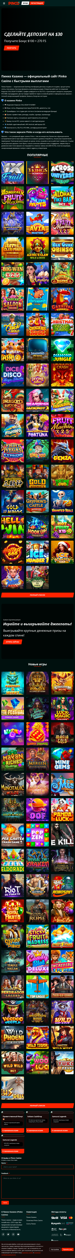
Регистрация (37, 3)
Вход (25, 3)
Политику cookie (27, 1252)
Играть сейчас (12, 642)
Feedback (4, 1173)
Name (3, 1163)
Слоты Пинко (31, 1224)
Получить (11, 48)
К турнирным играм (10, 1130)
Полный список (37, 595)
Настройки (55, 1249)
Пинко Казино (31, 1217)
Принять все (67, 1249)
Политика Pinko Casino (34, 1220)
